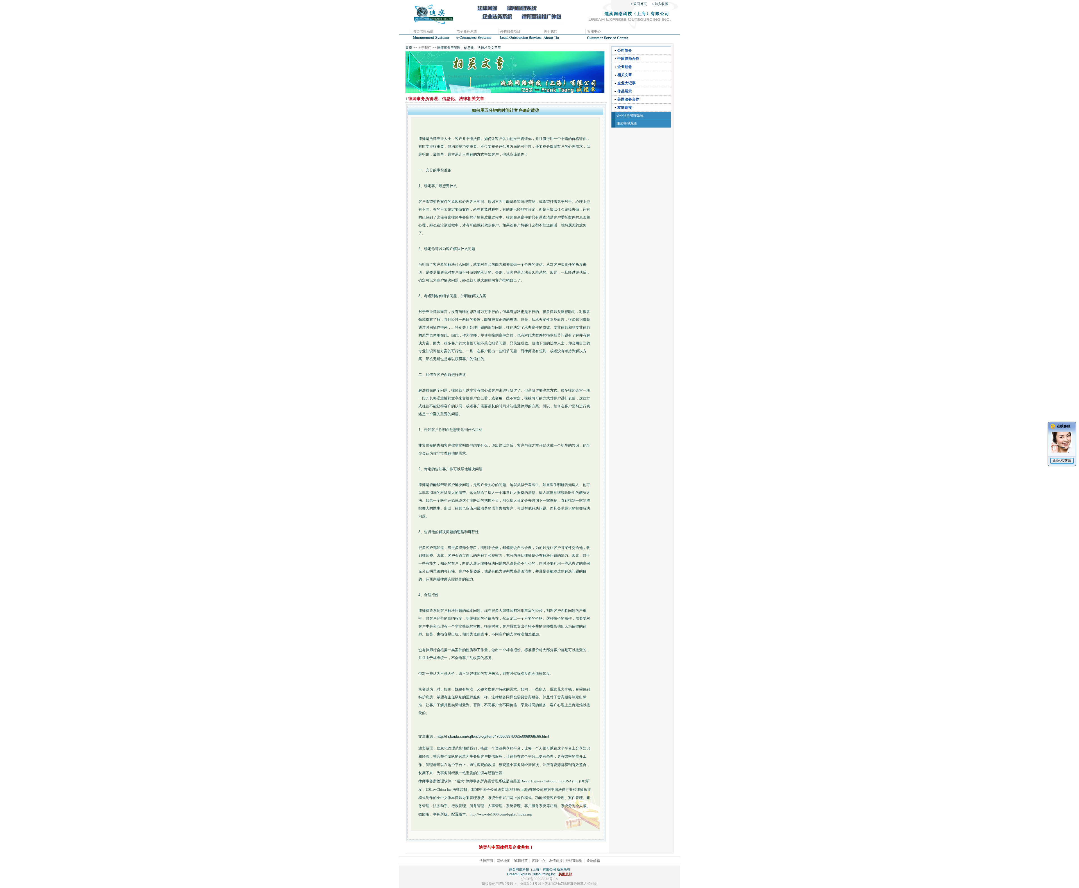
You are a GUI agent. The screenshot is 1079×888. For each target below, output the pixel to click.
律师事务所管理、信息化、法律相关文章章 (468, 48)
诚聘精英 (521, 861)
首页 (408, 48)
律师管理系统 (626, 124)
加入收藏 (661, 4)
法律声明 (486, 861)
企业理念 (624, 67)
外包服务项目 (510, 31)
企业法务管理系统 (629, 116)
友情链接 (624, 107)
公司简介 (624, 50)
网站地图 (503, 861)
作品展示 (624, 91)
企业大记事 (626, 83)
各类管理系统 (423, 31)
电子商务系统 (467, 31)
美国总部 (565, 874)
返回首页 (640, 4)
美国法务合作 (628, 99)
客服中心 (594, 31)
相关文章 (624, 75)
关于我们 (550, 31)
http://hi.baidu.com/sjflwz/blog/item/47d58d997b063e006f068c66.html (493, 736)
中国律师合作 (628, 58)
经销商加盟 (574, 861)
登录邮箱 (593, 861)
